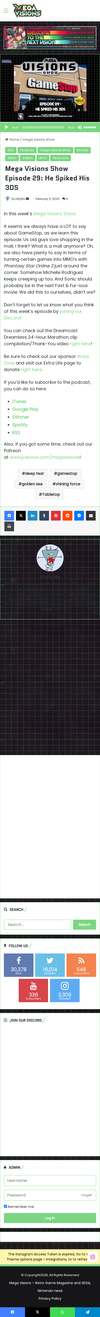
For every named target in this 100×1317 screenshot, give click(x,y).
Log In (50, 1217)
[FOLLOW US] (92, 1256)
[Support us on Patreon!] (50, 37)
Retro (12, 158)
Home (13, 139)
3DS (11, 150)
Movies (82, 150)
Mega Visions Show (54, 214)
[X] (21, 516)
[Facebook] (9, 516)
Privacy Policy (50, 1298)
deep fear (34, 473)
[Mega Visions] (27, 10)
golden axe (32, 484)
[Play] (6, 127)
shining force (68, 484)
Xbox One (60, 158)
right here (80, 344)
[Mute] (79, 127)
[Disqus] (50, 689)
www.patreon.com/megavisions (44, 457)
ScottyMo (18, 199)
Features (27, 150)
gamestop (67, 473)
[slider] (90, 126)
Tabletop (51, 494)
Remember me (20, 1206)
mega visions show (39, 139)
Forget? (87, 1195)
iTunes (19, 401)
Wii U (43, 158)
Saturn (28, 158)
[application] (50, 127)
